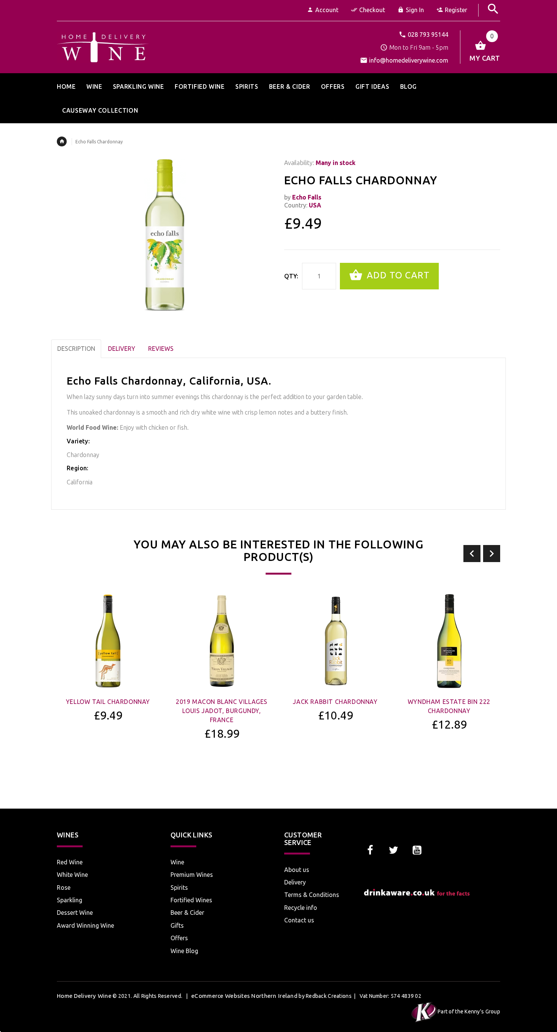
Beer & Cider (187, 912)
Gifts (177, 925)
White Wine (72, 874)
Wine (177, 862)
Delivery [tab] (121, 348)
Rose (63, 887)
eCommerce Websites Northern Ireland (244, 996)
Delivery (295, 882)
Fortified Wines (191, 900)
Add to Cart (397, 275)
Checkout (372, 9)
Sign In (415, 9)
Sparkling (69, 900)
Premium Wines (192, 874)
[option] (108, 678)
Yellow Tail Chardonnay (108, 701)
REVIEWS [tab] (161, 348)
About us (296, 869)
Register (456, 9)
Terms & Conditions (311, 894)
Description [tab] (76, 348)
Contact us (299, 920)
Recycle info (300, 907)
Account (326, 9)
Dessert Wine (75, 912)
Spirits (179, 887)
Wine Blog (184, 950)
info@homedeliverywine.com (408, 60)
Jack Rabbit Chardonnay (335, 701)
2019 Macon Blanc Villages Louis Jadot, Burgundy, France (222, 710)
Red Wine (70, 862)
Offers (179, 938)
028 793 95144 (428, 34)
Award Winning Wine (85, 925)
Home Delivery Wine (84, 996)
